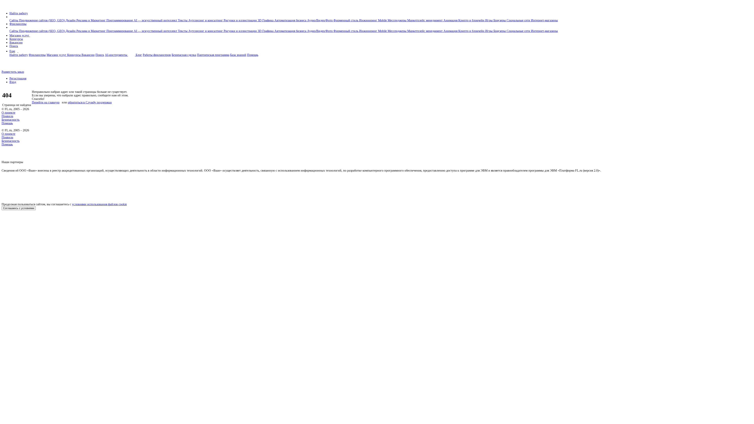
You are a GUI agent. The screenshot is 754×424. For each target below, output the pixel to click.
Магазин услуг (19, 35)
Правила (7, 116)
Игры (489, 20)
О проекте (8, 112)
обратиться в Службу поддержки (90, 102)
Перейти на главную (45, 102)
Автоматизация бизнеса (290, 20)
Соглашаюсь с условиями (18, 208)
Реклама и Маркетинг (91, 20)
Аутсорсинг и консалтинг (206, 20)
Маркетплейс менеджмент (425, 20)
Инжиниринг (368, 20)
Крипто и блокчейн (471, 20)
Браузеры (500, 20)
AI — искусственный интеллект (156, 20)
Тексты (183, 20)
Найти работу (18, 13)
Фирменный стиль (346, 20)
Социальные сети (519, 20)
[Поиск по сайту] (12, 65)
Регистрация (17, 78)
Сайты (14, 20)
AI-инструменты (116, 55)
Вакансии (16, 42)
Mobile (383, 20)
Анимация (450, 20)
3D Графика (266, 20)
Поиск (13, 46)
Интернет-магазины (544, 20)
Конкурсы (16, 39)
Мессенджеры (397, 20)
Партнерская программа (213, 55)
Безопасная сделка (184, 55)
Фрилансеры (18, 24)
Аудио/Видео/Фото (320, 20)
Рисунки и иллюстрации (241, 20)
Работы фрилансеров (157, 55)
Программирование (120, 20)
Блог (139, 55)
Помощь (252, 55)
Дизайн (71, 20)
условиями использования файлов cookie (99, 204)
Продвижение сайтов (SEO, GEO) (42, 20)
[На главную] (5, 6)
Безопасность (10, 119)
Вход (12, 82)
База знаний (238, 55)
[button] (10, 16)
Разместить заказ (13, 71)
